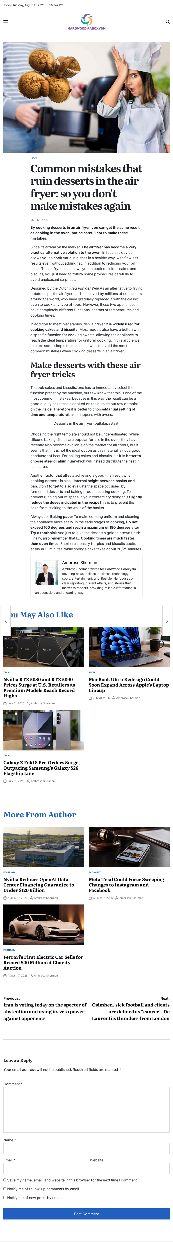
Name (9, 1140)
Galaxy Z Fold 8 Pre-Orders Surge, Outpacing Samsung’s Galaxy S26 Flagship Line (41, 767)
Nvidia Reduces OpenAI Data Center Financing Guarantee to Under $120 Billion (38, 884)
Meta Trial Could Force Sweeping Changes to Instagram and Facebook (126, 884)
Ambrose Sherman (43, 703)
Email (9, 1160)
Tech (33, 157)
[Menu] (5, 21)
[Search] (168, 21)
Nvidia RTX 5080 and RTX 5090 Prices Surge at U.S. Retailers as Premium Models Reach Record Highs (39, 687)
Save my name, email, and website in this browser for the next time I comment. (72, 1180)
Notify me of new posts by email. (34, 1197)
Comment (13, 1084)
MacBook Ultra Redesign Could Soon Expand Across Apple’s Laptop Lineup (129, 684)
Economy (9, 872)
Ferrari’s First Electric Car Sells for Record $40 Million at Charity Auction (43, 962)
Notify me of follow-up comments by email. (43, 1189)
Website (96, 1160)
